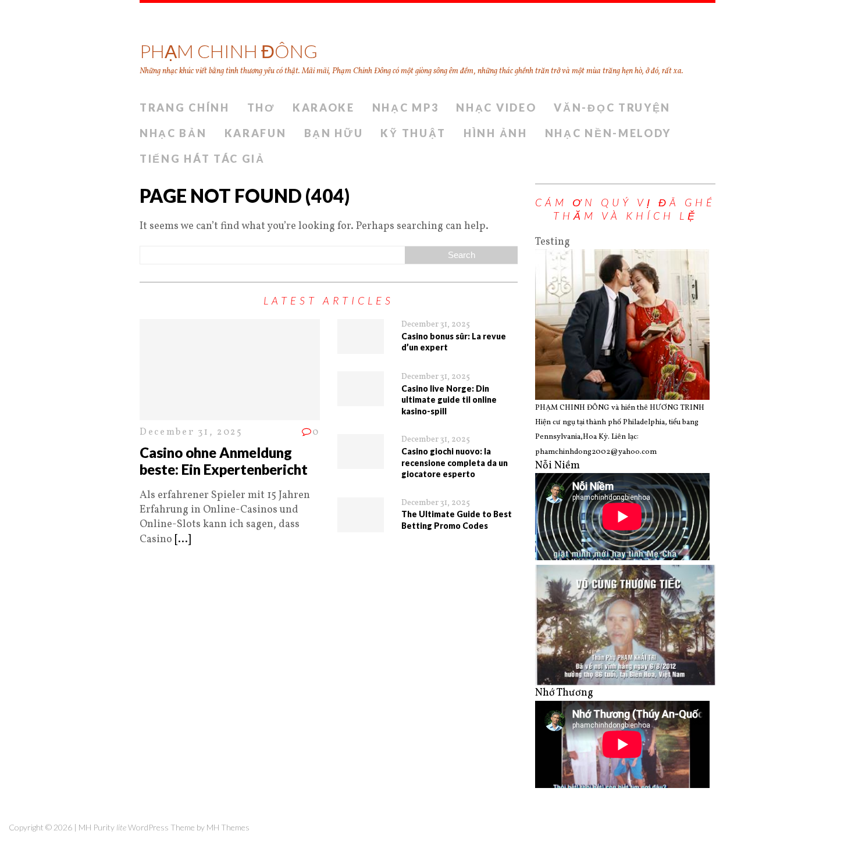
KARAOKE (324, 107)
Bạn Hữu (334, 133)
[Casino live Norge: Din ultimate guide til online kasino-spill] (360, 399)
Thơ (261, 107)
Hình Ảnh (496, 133)
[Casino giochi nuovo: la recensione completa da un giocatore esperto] (360, 461)
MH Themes (228, 827)
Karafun (256, 133)
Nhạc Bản (173, 133)
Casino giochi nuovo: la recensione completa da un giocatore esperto (454, 462)
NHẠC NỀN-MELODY (608, 133)
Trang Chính (185, 107)
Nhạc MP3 (405, 107)
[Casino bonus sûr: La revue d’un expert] (360, 346)
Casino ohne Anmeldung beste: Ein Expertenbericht (224, 461)
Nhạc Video (496, 107)
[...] (182, 539)
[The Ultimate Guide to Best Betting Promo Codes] (360, 525)
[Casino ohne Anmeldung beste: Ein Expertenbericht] (230, 413)
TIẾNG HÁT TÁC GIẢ (202, 158)
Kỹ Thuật (413, 133)
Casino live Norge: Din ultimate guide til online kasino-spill (449, 400)
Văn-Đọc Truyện (612, 107)
